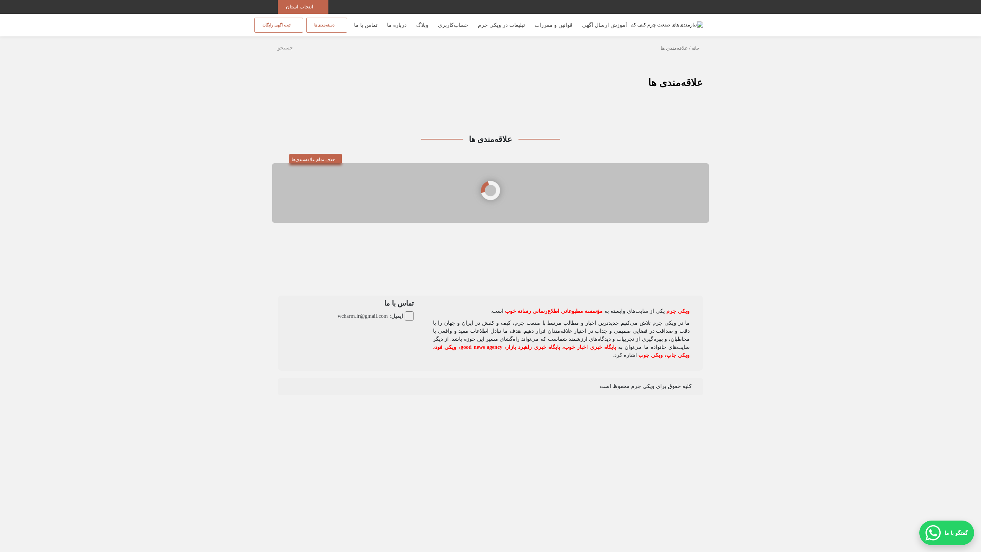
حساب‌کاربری (453, 25)
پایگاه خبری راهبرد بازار (533, 347)
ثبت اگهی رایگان (277, 25)
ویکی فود (445, 347)
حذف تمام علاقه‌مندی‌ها (314, 159)
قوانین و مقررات (554, 25)
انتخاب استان (300, 7)
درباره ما (397, 25)
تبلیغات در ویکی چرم (501, 25)
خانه (695, 48)
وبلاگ (422, 25)
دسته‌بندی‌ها (325, 25)
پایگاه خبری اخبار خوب (590, 347)
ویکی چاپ (678, 355)
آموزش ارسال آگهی (604, 25)
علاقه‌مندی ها (675, 82)
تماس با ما (365, 25)
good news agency (481, 347)
